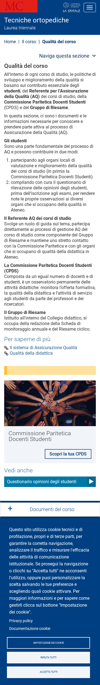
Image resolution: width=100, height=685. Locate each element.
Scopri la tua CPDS (68, 454)
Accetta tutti (49, 672)
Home (10, 41)
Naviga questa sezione (64, 56)
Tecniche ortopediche (36, 20)
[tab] (50, 510)
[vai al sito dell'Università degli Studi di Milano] (54, 7)
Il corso (29, 41)
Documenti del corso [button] (52, 509)
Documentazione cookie (29, 628)
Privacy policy (21, 621)
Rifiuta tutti (48, 657)
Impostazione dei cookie (48, 643)
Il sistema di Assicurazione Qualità (43, 347)
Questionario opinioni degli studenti (41, 481)
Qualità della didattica (31, 353)
